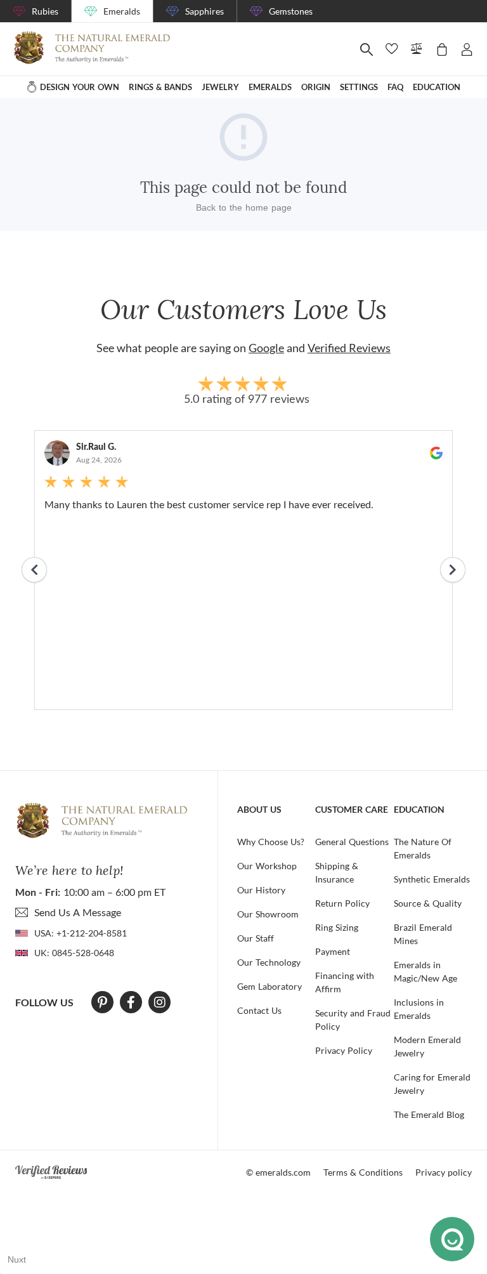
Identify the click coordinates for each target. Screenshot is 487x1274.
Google (266, 348)
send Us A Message (77, 912)
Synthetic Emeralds (432, 879)
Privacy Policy (343, 1050)
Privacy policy (443, 1172)
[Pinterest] (102, 1002)
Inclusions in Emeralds (419, 1009)
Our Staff (255, 938)
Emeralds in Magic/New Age (425, 971)
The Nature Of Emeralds (422, 848)
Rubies (45, 11)
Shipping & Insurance (336, 872)
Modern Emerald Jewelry (427, 1046)
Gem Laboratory (269, 986)
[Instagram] (160, 1002)
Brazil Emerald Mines (423, 934)
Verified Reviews (349, 348)
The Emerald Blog (429, 1114)
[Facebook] (131, 1002)
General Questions (352, 841)
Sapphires (204, 11)
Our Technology (269, 962)
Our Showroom (268, 914)
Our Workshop (267, 865)
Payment (332, 951)
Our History (261, 889)
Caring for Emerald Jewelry (432, 1084)
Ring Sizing (336, 927)
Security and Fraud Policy (353, 1020)
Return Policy (342, 903)
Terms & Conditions (363, 1172)
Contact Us (259, 1010)
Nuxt (17, 1259)
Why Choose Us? (270, 841)
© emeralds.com (278, 1172)
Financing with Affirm (344, 982)
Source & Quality (428, 903)
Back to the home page (244, 207)
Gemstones (291, 11)
